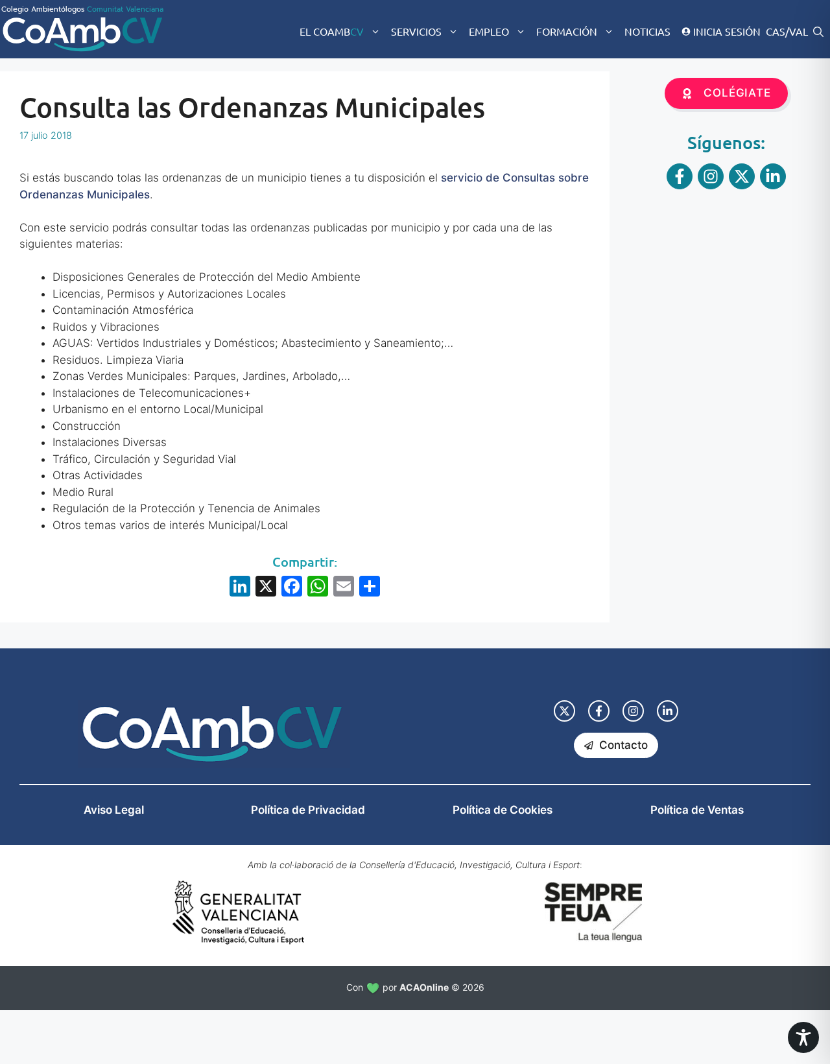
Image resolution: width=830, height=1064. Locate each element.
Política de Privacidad (308, 809)
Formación (566, 31)
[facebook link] (599, 711)
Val (798, 31)
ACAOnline (424, 987)
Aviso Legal (114, 809)
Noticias (647, 31)
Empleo (489, 31)
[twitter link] (564, 711)
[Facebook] (292, 588)
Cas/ (777, 31)
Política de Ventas (697, 809)
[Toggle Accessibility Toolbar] (803, 1037)
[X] (266, 588)
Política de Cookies (502, 809)
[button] (818, 31)
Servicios (416, 31)
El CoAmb (332, 31)
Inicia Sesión (727, 31)
